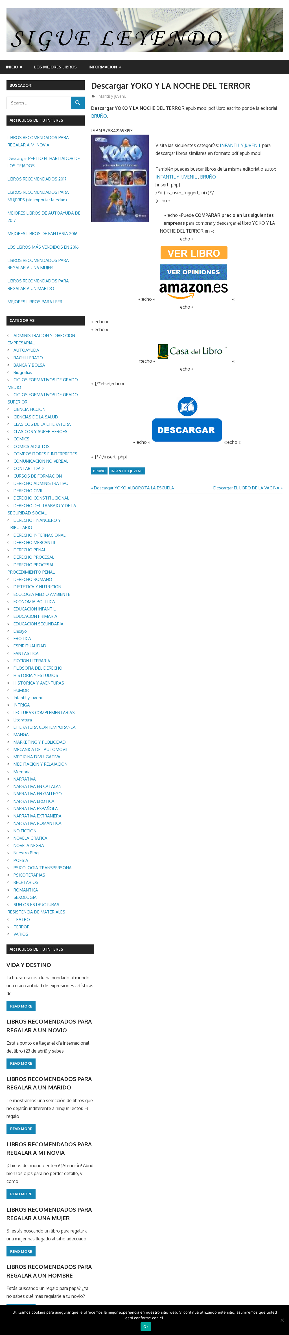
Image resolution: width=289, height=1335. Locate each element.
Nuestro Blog (26, 852)
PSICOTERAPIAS (29, 875)
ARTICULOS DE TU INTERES (36, 949)
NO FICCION (25, 830)
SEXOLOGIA (25, 897)
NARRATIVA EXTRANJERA (38, 816)
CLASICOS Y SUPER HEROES (40, 431)
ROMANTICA (26, 890)
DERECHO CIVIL (28, 490)
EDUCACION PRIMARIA (35, 616)
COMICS (21, 439)
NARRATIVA (25, 779)
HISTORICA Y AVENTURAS (39, 683)
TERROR (22, 927)
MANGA (21, 734)
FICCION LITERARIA (32, 660)
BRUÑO (99, 116)
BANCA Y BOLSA (29, 365)
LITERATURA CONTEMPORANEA (45, 727)
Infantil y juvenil (112, 96)
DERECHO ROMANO (33, 579)
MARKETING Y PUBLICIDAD (40, 742)
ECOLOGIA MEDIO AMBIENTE (42, 594)
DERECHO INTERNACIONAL (39, 535)
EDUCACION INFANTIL (35, 609)
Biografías (23, 372)
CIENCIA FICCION (29, 409)
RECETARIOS (26, 882)
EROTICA (22, 638)
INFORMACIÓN (103, 66)
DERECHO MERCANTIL (35, 542)
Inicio (12, 66)
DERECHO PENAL (30, 549)
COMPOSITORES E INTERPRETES (45, 453)
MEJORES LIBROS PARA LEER (35, 301)
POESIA (21, 860)
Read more (21, 1006)
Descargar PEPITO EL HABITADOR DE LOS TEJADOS (44, 162)
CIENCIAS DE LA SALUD (36, 417)
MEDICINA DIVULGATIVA (37, 756)
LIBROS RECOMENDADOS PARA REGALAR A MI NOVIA (38, 141)
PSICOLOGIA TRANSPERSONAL (44, 867)
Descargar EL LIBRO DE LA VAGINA (246, 488)
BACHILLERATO (28, 357)
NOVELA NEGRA (29, 845)
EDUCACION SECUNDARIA (39, 624)
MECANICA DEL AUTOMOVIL (41, 749)
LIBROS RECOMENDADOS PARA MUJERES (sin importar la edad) (38, 196)
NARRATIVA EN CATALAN (38, 786)
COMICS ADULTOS (32, 446)
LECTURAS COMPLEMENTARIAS (44, 712)
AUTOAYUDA (26, 350)
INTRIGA (22, 705)
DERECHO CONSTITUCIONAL (41, 498)
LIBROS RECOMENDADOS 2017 (37, 179)
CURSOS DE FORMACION (38, 476)
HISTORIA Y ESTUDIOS (36, 675)
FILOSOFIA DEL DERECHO (38, 668)
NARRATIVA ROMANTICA (38, 823)
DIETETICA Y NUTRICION (37, 586)
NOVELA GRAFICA (30, 838)
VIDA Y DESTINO (28, 964)
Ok (145, 1326)
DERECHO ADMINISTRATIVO (41, 483)
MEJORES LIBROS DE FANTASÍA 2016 (43, 233)
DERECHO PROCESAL (34, 557)
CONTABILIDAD (29, 468)
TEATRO (22, 919)
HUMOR (21, 690)
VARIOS (21, 934)
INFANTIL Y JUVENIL (240, 145)
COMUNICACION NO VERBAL (41, 461)
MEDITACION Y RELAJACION (40, 764)
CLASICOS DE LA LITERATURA (42, 424)
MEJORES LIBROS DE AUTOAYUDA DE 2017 (44, 216)
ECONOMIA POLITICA (34, 601)
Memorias (23, 771)
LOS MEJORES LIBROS (55, 66)
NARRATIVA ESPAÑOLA (36, 808)
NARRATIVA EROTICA (34, 801)
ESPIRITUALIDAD (30, 645)
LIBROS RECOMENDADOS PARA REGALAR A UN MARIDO (38, 284)
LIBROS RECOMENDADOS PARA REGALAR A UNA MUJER (38, 264)
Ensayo (20, 631)
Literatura (23, 720)
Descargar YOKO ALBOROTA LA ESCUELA (134, 488)
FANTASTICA (26, 653)
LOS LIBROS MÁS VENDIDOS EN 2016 (43, 247)
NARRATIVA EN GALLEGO (38, 793)
